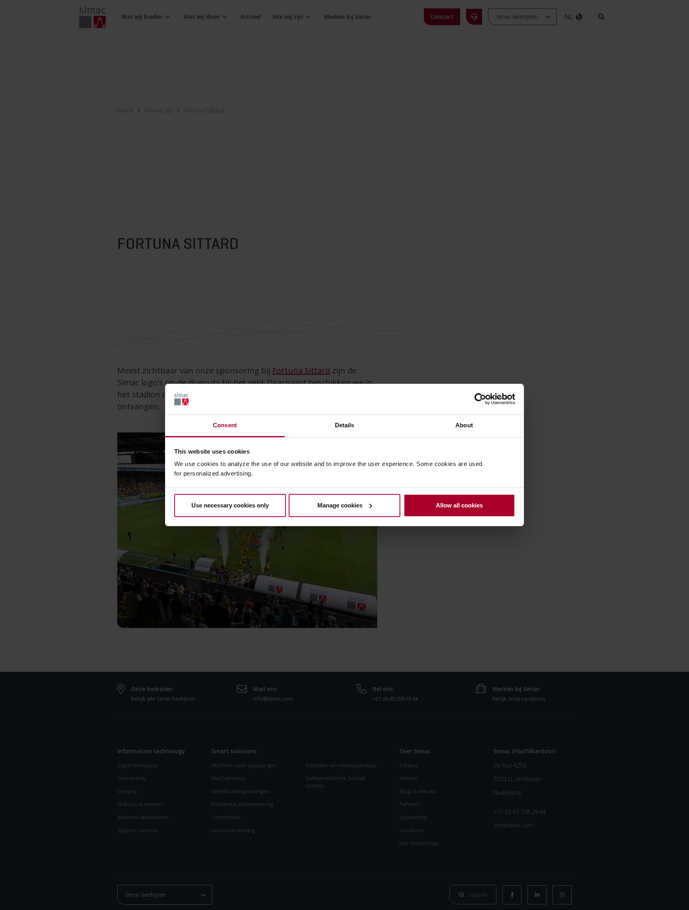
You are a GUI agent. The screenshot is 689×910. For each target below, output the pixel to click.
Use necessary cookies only (230, 505)
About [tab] (464, 425)
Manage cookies (339, 505)
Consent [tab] (225, 425)
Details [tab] (344, 425)
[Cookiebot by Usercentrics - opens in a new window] (480, 399)
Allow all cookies (459, 505)
